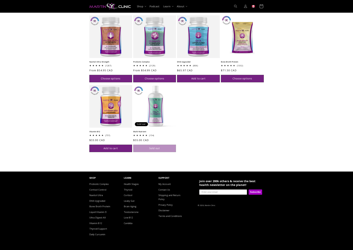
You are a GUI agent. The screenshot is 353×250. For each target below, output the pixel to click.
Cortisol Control (97, 189)
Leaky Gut (129, 200)
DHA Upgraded (184, 62)
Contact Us (164, 189)
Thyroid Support (98, 228)
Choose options (110, 78)
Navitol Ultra (96, 195)
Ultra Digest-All (97, 217)
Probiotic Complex (141, 62)
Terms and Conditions (170, 215)
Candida (128, 223)
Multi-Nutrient (139, 131)
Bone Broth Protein (229, 62)
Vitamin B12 (94, 131)
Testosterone (131, 211)
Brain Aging (130, 206)
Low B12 (128, 217)
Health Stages (131, 184)
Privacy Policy (165, 204)
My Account (164, 184)
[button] (141, 6)
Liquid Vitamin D (98, 211)
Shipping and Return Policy (169, 197)
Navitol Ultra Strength (99, 62)
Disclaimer (163, 210)
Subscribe (255, 192)
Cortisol (128, 195)
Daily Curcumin (97, 234)
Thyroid (128, 189)
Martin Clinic (210, 205)
